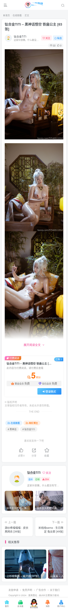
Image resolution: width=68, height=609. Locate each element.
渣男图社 (32, 595)
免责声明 (27, 590)
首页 (7, 15)
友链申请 (13, 590)
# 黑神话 (12, 429)
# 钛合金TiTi (28, 429)
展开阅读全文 (32, 345)
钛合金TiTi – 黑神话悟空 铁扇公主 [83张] (33, 26)
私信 (59, 38)
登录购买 (51, 391)
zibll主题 (45, 595)
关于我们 (55, 590)
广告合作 (41, 590)
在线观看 (17, 15)
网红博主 (33, 423)
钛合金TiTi (20, 36)
